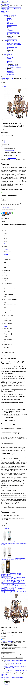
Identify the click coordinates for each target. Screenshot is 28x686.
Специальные (10, 74)
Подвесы (9, 19)
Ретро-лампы (10, 72)
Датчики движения (12, 63)
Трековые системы (12, 25)
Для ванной (10, 23)
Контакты (17, 666)
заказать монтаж (12, 158)
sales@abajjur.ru (5, 4)
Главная (3, 78)
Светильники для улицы (10, 40)
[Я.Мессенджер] (1, 213)
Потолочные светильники (14, 44)
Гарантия (24, 670)
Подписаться (19, 657)
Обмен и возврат (17, 670)
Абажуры (9, 26)
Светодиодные (11, 70)
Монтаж (6, 666)
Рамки (8, 60)
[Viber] (10, 213)
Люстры (9, 18)
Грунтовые (10, 53)
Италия (6, 254)
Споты (8, 22)
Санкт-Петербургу (10, 150)
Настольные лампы (12, 39)
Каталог (7, 78)
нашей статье (10, 487)
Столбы (9, 51)
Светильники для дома (10, 15)
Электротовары (8, 54)
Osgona (6, 249)
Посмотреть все (5, 528)
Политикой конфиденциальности (9, 640)
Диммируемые (11, 71)
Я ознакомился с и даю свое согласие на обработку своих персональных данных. (13, 641)
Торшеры (9, 37)
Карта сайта (4, 674)
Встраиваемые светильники (14, 20)
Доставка (6, 670)
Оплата (11, 670)
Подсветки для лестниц (13, 33)
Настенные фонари (12, 47)
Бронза (5, 326)
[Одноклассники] (6, 213)
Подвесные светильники (13, 43)
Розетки (9, 58)
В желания (3, 86)
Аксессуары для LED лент (14, 67)
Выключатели (10, 57)
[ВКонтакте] (4, 213)
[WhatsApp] (12, 213)
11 (4, 140)
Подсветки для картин (13, 32)
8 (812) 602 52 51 (5, 1)
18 (4, 142)
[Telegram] (8, 213)
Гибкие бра (10, 30)
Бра (8, 29)
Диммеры (9, 61)
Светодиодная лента (12, 65)
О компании (11, 666)
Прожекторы (10, 48)
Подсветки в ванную (12, 34)
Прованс (6, 243)
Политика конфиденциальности (15, 666)
